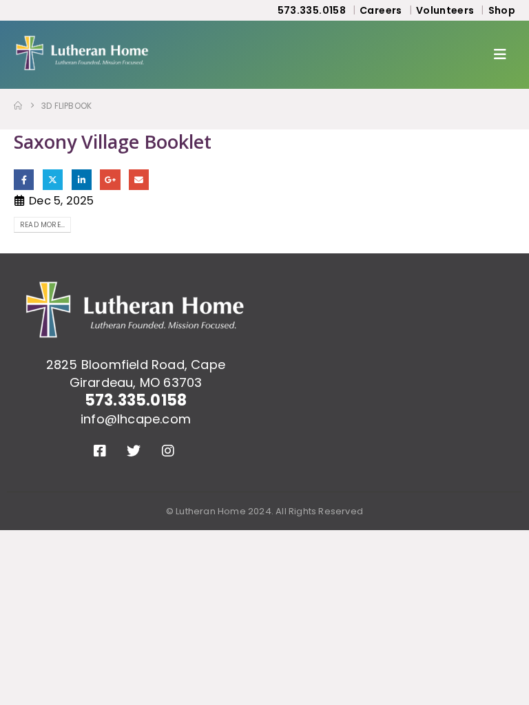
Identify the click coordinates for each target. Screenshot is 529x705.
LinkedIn (82, 179)
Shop (501, 10)
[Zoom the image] (135, 289)
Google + (110, 179)
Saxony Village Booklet (112, 141)
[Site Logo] (83, 54)
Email (139, 179)
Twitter (53, 179)
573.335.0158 (312, 10)
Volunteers (445, 10)
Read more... (42, 225)
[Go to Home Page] (18, 105)
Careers (381, 10)
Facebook (24, 179)
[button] (504, 54)
